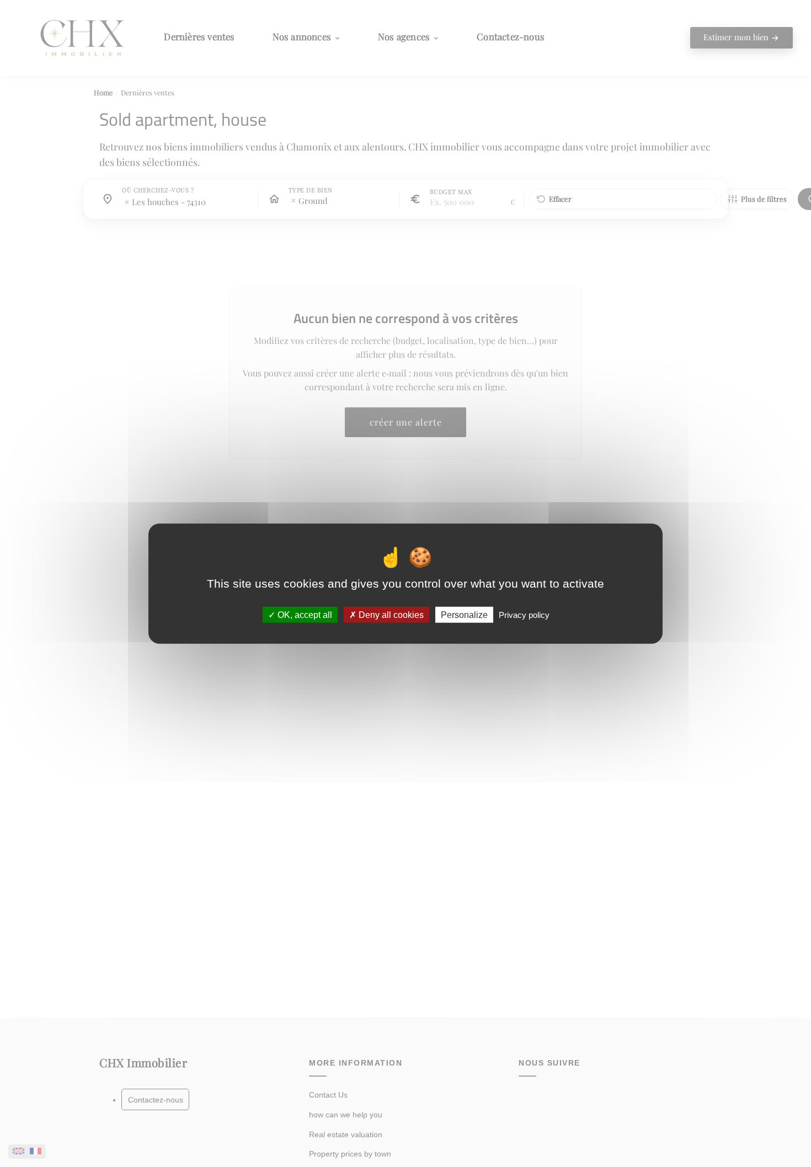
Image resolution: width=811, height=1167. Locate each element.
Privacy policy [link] (524, 615)
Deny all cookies (390, 615)
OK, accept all (303, 615)
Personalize (464, 615)
